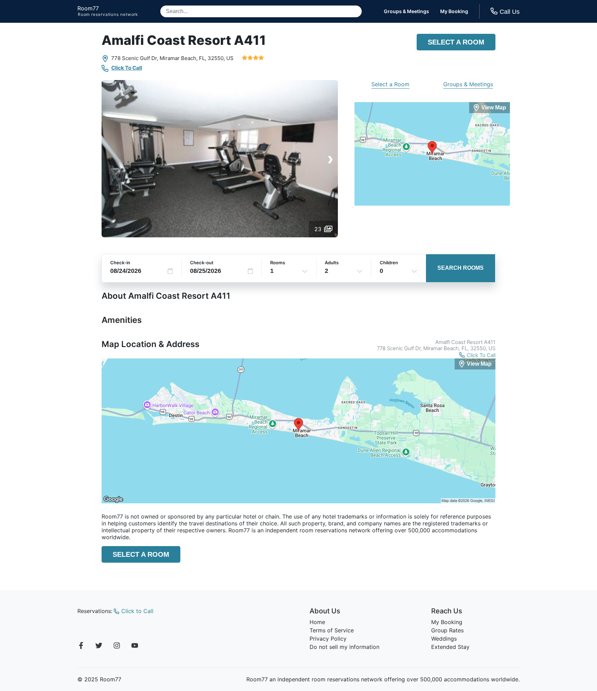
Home (317, 622)
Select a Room (456, 42)
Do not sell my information (344, 646)
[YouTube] (134, 646)
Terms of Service (332, 630)
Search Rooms (460, 268)
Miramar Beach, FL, (183, 58)
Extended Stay (450, 646)
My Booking (454, 11)
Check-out (202, 262)
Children (389, 262)
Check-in (120, 262)
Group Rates (447, 630)
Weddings (444, 638)
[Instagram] (116, 646)
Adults (332, 262)
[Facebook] (80, 646)
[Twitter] (98, 646)
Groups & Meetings (406, 11)
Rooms (277, 262)
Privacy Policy (328, 638)
